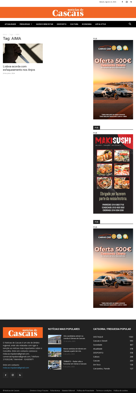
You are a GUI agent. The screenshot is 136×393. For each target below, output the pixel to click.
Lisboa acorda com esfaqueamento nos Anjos (19, 68)
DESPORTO (61, 24)
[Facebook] (122, 2)
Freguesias (25, 24)
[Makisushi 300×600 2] (113, 213)
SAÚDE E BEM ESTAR (44, 24)
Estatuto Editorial (68, 390)
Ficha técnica (55, 390)
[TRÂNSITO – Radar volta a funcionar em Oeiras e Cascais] (54, 365)
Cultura (74, 24)
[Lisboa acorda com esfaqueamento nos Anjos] (23, 53)
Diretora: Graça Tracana (39, 390)
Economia (87, 24)
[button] (130, 24)
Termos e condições (104, 390)
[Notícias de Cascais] (68, 12)
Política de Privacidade (85, 390)
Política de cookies (121, 390)
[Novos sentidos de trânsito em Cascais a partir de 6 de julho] (54, 352)
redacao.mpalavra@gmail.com (16, 367)
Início (5, 34)
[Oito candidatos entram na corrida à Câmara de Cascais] (54, 339)
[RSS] (131, 2)
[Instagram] (127, 2)
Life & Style (100, 24)
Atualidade (10, 24)
